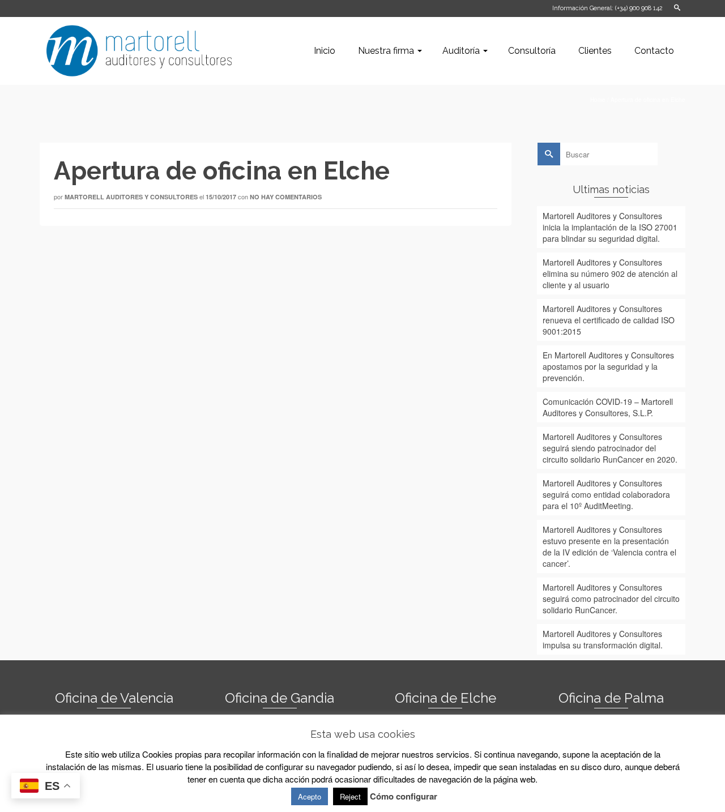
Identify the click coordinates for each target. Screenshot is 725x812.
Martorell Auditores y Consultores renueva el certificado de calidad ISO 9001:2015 (609, 320)
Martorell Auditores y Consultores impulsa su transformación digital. (603, 639)
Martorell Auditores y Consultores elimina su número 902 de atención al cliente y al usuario (610, 273)
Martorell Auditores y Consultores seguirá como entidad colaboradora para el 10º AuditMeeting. (606, 494)
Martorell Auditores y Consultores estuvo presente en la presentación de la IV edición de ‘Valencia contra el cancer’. (609, 546)
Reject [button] (350, 796)
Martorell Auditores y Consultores (131, 197)
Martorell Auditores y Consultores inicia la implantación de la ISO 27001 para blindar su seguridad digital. (610, 227)
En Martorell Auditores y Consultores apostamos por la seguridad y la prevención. (608, 366)
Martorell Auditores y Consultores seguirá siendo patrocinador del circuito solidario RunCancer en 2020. (610, 448)
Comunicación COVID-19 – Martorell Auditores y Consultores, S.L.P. (608, 407)
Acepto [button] (309, 796)
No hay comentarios (286, 197)
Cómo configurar (403, 796)
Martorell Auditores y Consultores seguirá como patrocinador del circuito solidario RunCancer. (611, 599)
